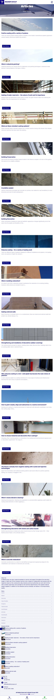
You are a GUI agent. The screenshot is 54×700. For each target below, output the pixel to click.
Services (3, 598)
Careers (3, 620)
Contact (3, 623)
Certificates (4, 609)
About (2, 595)
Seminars (3, 617)
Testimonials (4, 606)
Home (24, 11)
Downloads (4, 615)
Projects (3, 604)
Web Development (24, 694)
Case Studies (4, 601)
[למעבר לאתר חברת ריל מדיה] (31, 694)
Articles (3, 612)
